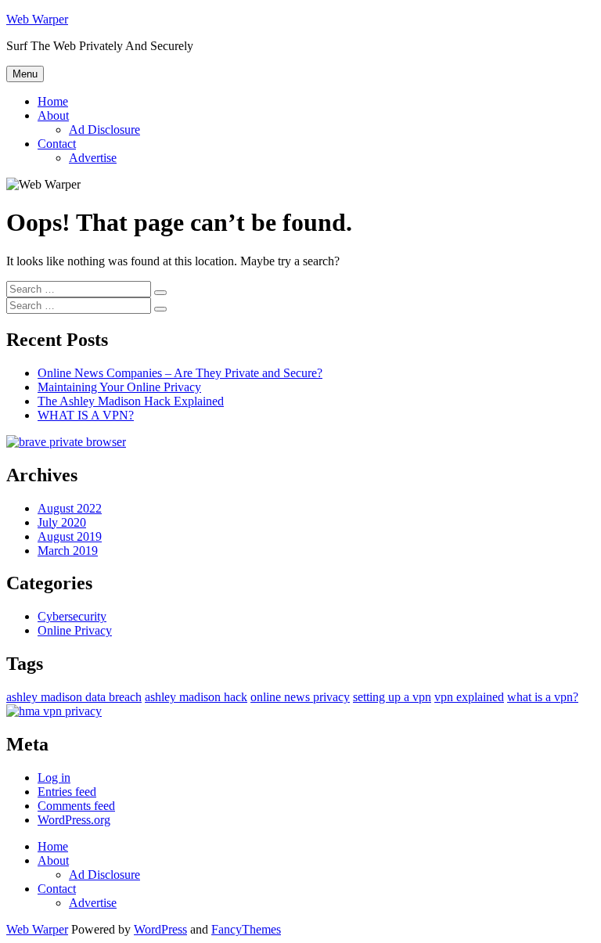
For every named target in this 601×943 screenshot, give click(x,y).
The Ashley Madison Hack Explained (131, 401)
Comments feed (76, 805)
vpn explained (469, 697)
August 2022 (70, 508)
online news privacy (300, 697)
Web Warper (37, 19)
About (53, 115)
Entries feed (67, 791)
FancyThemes (246, 929)
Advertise (93, 157)
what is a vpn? (542, 697)
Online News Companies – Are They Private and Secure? (180, 373)
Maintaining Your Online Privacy (119, 387)
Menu (25, 74)
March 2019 (68, 550)
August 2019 (70, 536)
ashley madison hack (196, 697)
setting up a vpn (392, 697)
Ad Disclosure (104, 129)
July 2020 (62, 522)
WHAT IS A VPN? (86, 415)
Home (53, 101)
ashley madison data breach (74, 697)
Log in (54, 777)
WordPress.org (74, 819)
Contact (57, 143)
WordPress (160, 929)
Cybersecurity (72, 616)
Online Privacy (75, 630)
